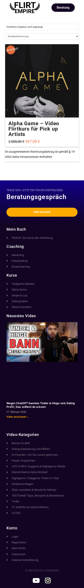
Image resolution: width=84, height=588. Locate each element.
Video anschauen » (17, 416)
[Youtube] (36, 580)
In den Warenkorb (42, 110)
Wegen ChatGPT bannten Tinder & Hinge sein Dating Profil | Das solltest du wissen (40, 405)
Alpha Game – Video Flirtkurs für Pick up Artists (33, 128)
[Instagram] (48, 580)
